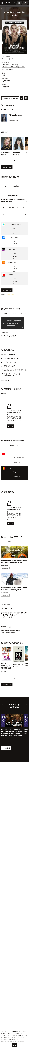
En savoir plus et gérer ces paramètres (12, 1041)
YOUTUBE (11, 275)
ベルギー (10, 468)
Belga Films (16, 472)
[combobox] (14, 215)
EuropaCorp (5, 65)
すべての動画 (6, 748)
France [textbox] (5, 215)
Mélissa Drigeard (7, 59)
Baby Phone (18, 664)
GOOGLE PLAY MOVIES (15, 224)
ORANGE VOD (12, 262)
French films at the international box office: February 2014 (14, 562)
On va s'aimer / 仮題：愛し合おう (6, 667)
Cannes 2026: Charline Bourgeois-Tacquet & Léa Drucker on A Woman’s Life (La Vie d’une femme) (11, 732)
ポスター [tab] (23, 313)
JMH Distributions (18, 457)
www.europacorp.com (10, 631)
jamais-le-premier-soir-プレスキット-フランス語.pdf (14, 614)
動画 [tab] (5, 313)
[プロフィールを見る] (25, 3)
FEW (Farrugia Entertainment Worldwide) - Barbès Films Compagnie (13, 67)
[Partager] (21, 98)
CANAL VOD (11, 249)
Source (3, 294)
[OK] (14, 1045)
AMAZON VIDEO (13, 237)
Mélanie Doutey (16, 154)
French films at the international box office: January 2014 (14, 589)
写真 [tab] (14, 313)
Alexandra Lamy (5, 154)
